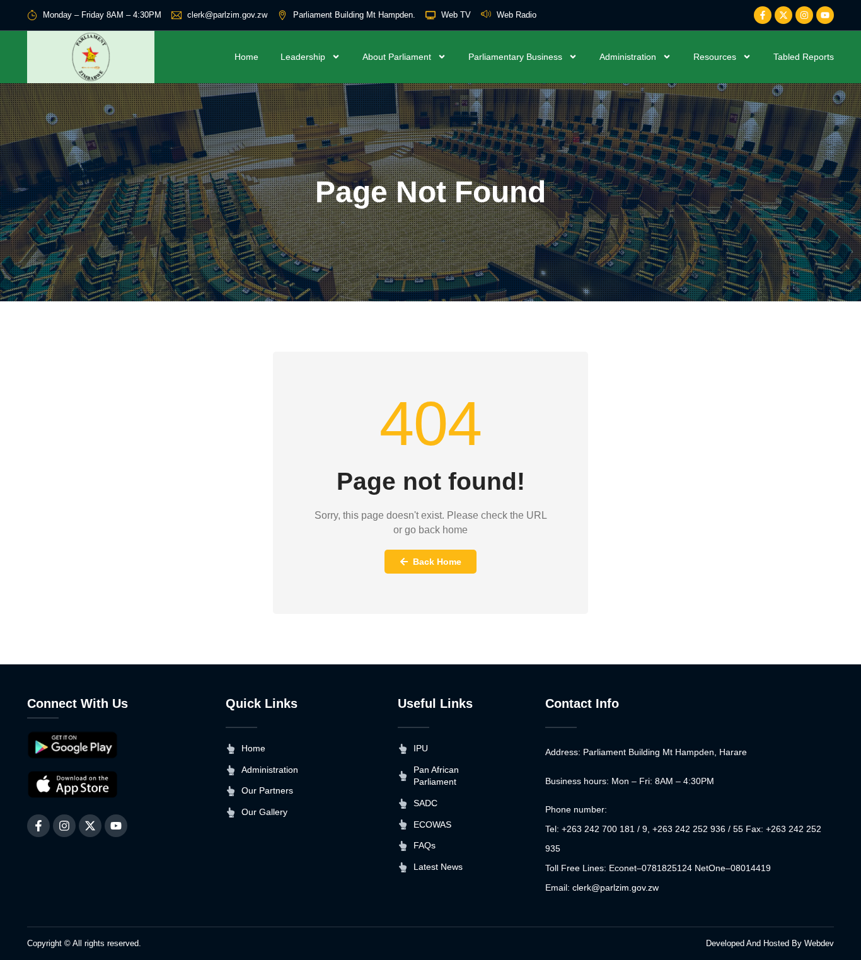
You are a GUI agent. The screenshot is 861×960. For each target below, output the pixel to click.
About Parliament (396, 57)
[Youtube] (825, 15)
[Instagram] (804, 15)
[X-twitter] (783, 15)
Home (246, 57)
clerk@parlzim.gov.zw (615, 887)
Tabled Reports (803, 57)
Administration (627, 57)
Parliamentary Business (515, 57)
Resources (714, 57)
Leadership (302, 57)
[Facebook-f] (762, 15)
